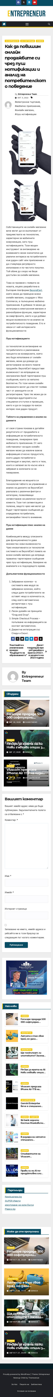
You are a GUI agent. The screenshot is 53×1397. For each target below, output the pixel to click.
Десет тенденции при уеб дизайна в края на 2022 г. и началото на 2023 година (35, 651)
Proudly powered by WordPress (17, 1374)
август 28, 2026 (18, 1291)
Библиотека (36, 1384)
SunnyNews (31, 722)
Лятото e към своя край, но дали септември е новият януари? (33, 1040)
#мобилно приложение (27, 106)
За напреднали (12, 41)
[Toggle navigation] (27, 24)
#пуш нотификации (25, 114)
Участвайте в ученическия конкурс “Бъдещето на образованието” (18, 650)
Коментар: (11, 820)
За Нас (14, 1384)
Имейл (9, 892)
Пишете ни (24, 1384)
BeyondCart (36, 290)
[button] (49, 24)
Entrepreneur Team (27, 94)
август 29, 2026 (18, 1260)
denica (28, 752)
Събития (34, 1117)
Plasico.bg (10, 1209)
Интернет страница (16, 908)
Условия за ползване (26, 1391)
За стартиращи (27, 41)
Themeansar (33, 1378)
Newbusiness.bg (13, 1196)
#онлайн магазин (24, 110)
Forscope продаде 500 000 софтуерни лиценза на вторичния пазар (33, 1023)
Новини (40, 41)
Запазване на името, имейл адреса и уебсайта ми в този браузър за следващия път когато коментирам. (25, 933)
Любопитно (26, 1033)
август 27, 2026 (17, 1353)
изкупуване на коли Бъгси (19, 1205)
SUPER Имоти (13, 1200)
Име (8, 876)
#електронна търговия (27, 102)
